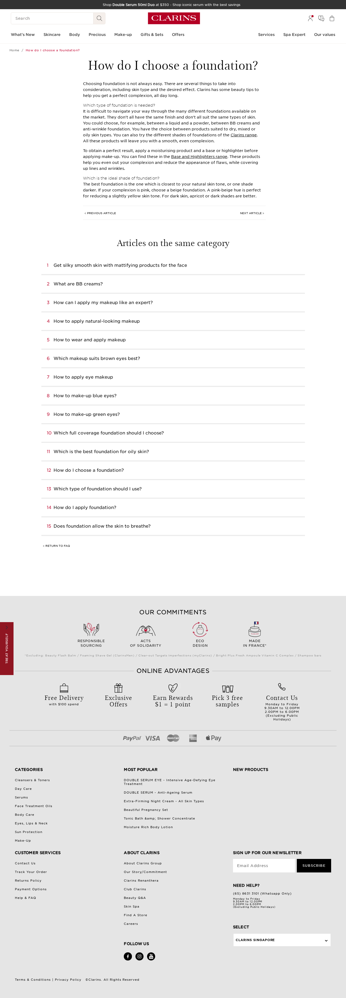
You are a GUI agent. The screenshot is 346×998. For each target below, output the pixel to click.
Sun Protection (28, 832)
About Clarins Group (143, 863)
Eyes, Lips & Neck (31, 823)
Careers (131, 924)
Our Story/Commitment (145, 872)
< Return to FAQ (56, 545)
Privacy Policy (68, 980)
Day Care (23, 789)
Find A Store (135, 915)
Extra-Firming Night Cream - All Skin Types (164, 801)
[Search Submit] (99, 18)
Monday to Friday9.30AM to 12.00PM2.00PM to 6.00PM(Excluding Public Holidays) (282, 707)
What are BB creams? (78, 283)
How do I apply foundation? (85, 507)
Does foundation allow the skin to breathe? (102, 526)
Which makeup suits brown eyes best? (97, 358)
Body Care (24, 815)
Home (14, 50)
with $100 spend (64, 699)
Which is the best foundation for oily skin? (101, 451)
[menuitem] (310, 18)
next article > (252, 213)
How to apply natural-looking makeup (97, 321)
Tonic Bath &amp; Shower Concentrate (159, 818)
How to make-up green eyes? (87, 414)
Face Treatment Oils (33, 806)
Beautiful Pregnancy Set (146, 810)
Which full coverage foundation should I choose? (109, 433)
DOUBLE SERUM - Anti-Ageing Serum (158, 792)
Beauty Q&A (135, 898)
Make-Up (23, 840)
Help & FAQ (25, 898)
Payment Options (31, 889)
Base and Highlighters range (199, 156)
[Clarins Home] (174, 18)
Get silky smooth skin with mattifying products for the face (120, 265)
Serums (21, 797)
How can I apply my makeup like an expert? (103, 302)
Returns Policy (28, 880)
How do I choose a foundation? (89, 470)
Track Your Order (31, 872)
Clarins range (244, 135)
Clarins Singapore (255, 940)
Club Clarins (135, 889)
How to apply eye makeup (83, 377)
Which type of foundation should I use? (98, 488)
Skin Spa (131, 906)
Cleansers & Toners (32, 780)
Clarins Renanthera (141, 880)
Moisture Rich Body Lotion (148, 827)
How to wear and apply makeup (90, 339)
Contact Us (25, 863)
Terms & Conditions (33, 980)
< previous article (100, 213)
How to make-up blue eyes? (85, 395)
